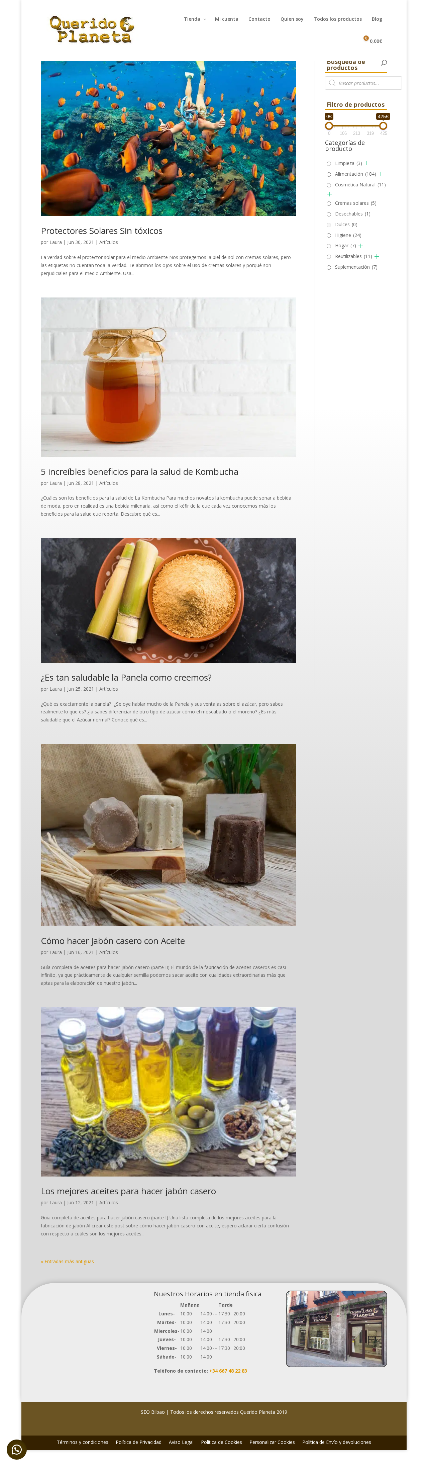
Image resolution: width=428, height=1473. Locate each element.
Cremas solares (356, 203)
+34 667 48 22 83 (228, 1371)
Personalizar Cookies (272, 1442)
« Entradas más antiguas (67, 1261)
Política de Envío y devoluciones (336, 1442)
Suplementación (356, 267)
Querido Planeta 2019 (263, 1412)
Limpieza (348, 163)
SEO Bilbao (153, 1412)
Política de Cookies (221, 1442)
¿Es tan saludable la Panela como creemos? (126, 677)
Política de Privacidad (139, 1442)
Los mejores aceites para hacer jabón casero (128, 1191)
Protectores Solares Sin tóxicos (102, 231)
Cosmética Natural (360, 184)
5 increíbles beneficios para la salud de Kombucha (139, 471)
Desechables (352, 213)
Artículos (108, 242)
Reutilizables (353, 256)
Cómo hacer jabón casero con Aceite (113, 941)
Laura (55, 242)
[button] (17, 1450)
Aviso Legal (181, 1442)
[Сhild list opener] (366, 163)
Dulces (346, 224)
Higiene (348, 235)
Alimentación (355, 174)
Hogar (345, 245)
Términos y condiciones (82, 1442)
